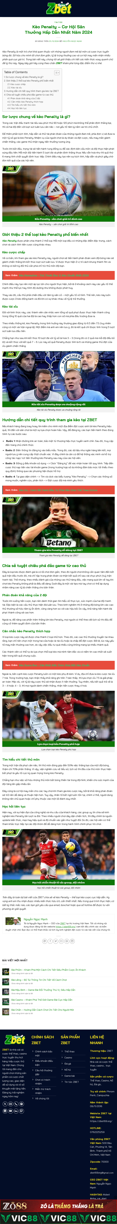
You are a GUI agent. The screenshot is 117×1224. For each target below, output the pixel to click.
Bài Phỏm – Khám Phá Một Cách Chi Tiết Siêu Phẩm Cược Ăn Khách (48, 969)
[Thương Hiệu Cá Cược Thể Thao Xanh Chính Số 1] (58, 8)
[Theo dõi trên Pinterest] (21, 1103)
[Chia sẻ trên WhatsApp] (44, 941)
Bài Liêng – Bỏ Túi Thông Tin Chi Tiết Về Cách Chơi (39, 979)
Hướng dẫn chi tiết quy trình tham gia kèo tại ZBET (32, 91)
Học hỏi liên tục (19, 108)
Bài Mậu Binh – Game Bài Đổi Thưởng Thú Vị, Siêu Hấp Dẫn (43, 989)
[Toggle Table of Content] (55, 72)
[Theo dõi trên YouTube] (10, 1111)
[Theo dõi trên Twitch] (21, 1111)
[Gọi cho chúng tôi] (16, 1103)
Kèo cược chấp (18, 84)
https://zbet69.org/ (66, 926)
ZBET (59, 63)
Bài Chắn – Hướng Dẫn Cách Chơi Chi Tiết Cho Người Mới (42, 1009)
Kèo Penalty (9, 240)
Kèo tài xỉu (16, 87)
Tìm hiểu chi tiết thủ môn (23, 105)
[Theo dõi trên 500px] (16, 1111)
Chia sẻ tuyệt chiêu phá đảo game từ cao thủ (29, 94)
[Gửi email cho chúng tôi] (10, 1103)
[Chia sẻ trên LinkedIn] (72, 941)
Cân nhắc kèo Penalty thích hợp (27, 101)
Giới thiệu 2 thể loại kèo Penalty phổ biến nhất (30, 80)
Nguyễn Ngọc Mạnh (72, 41)
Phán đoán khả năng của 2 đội (25, 98)
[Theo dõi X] (5, 1103)
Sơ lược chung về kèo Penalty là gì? (24, 77)
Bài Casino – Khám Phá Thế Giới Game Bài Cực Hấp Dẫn (41, 999)
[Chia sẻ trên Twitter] (55, 941)
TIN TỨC (58, 22)
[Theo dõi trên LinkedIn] (5, 1111)
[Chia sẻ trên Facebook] (50, 941)
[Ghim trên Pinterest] (66, 941)
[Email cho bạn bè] (61, 941)
